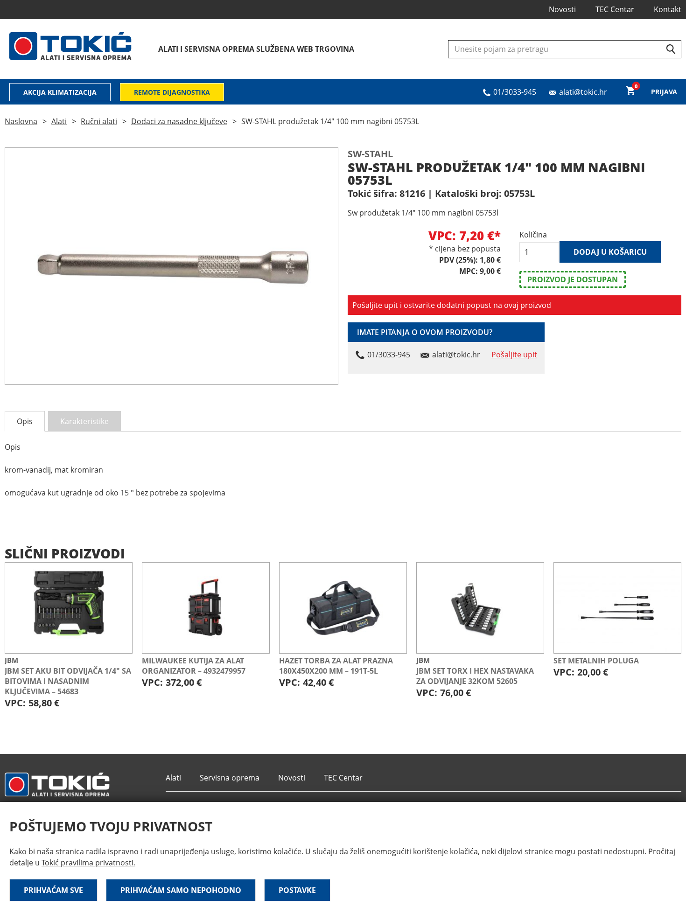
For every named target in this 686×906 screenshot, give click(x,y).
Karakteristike (84, 421)
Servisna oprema (229, 778)
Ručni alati (99, 121)
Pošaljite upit (514, 354)
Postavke (297, 890)
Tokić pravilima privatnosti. (88, 862)
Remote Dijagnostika (172, 92)
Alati (59, 121)
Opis (25, 421)
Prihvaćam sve (53, 890)
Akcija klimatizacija (60, 92)
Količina (533, 235)
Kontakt (667, 9)
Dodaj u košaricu (610, 252)
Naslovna (21, 121)
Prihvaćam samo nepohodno (180, 890)
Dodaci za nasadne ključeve (179, 121)
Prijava (664, 91)
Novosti (562, 9)
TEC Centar (614, 9)
